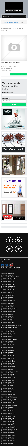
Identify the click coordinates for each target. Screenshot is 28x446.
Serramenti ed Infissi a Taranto (8, 377)
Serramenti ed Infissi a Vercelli (7, 383)
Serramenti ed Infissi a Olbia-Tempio (9, 419)
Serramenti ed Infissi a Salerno (7, 374)
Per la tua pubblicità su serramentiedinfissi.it (10, 267)
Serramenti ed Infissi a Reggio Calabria (9, 371)
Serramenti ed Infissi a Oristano (8, 305)
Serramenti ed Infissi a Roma (7, 430)
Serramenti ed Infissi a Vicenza (7, 385)
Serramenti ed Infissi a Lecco (7, 353)
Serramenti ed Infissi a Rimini (7, 372)
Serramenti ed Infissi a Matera (7, 415)
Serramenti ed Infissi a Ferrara (7, 404)
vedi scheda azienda (18, 74)
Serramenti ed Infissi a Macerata (8, 413)
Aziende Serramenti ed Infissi (11, 22)
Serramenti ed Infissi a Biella (7, 336)
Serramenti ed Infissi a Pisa (7, 310)
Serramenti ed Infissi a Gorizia (7, 407)
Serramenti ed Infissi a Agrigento (8, 272)
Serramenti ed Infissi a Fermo (7, 346)
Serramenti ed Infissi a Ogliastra (8, 361)
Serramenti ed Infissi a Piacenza (8, 424)
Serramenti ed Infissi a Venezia (8, 440)
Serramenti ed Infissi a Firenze (7, 289)
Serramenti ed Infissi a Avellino (8, 333)
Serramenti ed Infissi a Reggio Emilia (9, 429)
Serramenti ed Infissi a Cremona (8, 286)
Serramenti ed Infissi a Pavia (7, 364)
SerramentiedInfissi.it (7, 21)
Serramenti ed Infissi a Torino (7, 379)
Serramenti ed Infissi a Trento (7, 322)
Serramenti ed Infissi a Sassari (7, 432)
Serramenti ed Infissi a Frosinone (8, 291)
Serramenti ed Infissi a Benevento (8, 393)
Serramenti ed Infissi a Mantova (8, 298)
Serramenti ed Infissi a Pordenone (8, 426)
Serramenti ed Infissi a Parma (7, 306)
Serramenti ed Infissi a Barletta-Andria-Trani (10, 276)
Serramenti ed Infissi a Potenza (8, 311)
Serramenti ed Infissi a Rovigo (7, 316)
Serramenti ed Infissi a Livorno (7, 412)
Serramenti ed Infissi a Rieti (7, 314)
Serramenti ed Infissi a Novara (7, 418)
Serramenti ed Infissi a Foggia (7, 347)
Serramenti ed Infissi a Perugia (7, 423)
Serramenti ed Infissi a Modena (8, 416)
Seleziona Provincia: (7, 92)
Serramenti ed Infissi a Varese (7, 382)
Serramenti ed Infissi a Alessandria (8, 330)
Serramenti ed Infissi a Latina (7, 410)
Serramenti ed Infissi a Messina (8, 300)
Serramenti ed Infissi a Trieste (7, 438)
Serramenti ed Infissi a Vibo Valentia (9, 327)
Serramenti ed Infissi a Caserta (8, 283)
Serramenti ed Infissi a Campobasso (9, 397)
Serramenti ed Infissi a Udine (7, 324)
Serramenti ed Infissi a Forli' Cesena (9, 405)
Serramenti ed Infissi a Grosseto (8, 292)
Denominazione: (6, 98)
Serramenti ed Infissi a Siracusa (8, 434)
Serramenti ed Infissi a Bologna (8, 394)
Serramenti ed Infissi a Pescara (8, 366)
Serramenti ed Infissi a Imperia (7, 350)
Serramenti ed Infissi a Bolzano (8, 280)
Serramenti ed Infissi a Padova (7, 363)
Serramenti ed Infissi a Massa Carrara (9, 357)
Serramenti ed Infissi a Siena (7, 376)
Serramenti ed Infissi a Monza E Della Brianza (11, 302)
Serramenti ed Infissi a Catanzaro (8, 399)
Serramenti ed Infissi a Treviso (7, 380)
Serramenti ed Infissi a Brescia (7, 338)
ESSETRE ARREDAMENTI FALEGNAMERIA (10, 62)
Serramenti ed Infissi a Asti (7, 275)
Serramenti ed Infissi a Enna (7, 287)
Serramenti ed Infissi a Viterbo (7, 443)
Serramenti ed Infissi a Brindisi (7, 396)
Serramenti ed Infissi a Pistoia (7, 368)
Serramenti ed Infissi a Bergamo (8, 278)
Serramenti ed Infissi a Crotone (8, 344)
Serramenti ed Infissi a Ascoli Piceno (9, 389)
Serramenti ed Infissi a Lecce (7, 295)
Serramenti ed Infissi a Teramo (8, 435)
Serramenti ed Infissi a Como (7, 342)
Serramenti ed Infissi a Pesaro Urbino (9, 308)
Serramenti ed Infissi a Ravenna (8, 313)
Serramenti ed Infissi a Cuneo (7, 402)
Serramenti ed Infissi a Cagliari (7, 281)
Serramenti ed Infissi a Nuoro (7, 303)
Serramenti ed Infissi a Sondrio (7, 319)
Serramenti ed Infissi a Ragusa (7, 427)
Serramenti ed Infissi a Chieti (7, 284)
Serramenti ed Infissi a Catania (7, 341)
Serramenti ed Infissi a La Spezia (8, 352)
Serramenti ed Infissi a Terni (7, 321)
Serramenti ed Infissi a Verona (7, 442)
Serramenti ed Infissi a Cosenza (8, 401)
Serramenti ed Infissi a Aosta (7, 273)
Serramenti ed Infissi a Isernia (7, 408)
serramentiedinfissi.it (5, 259)
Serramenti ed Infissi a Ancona (7, 388)
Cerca (14, 104)
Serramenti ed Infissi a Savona (7, 317)
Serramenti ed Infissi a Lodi (7, 297)
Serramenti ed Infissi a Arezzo (7, 331)
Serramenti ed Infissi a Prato (7, 369)
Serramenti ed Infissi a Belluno (7, 335)
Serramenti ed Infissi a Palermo (8, 421)
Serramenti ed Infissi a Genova (7, 349)
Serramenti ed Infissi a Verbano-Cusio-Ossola (11, 325)
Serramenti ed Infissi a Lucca (7, 355)
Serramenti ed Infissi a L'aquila (7, 294)
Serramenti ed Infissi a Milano (7, 358)
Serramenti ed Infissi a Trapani (7, 437)
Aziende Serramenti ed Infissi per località (10, 269)
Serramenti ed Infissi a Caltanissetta (9, 339)
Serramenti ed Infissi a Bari (7, 391)
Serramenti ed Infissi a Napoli (7, 360)
